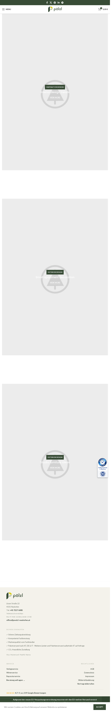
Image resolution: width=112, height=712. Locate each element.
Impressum (89, 676)
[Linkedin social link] (59, 3)
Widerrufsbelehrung (86, 680)
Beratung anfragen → (15, 680)
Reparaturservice (13, 676)
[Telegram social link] (62, 3)
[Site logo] (55, 9)
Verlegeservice (12, 669)
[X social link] (51, 3)
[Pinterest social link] (55, 3)
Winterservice (11, 673)
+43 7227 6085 (16, 610)
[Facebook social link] (47, 3)
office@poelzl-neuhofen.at (18, 620)
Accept (99, 707)
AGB (92, 669)
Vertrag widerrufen (85, 684)
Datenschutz (89, 673)
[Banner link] (55, 92)
